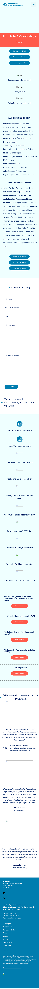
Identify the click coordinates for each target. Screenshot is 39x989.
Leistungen (7, 924)
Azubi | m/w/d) (21, 668)
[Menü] (33, 4)
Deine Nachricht (10, 325)
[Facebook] (4, 893)
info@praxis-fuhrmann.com (15, 905)
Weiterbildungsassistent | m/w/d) (21, 616)
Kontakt (5, 939)
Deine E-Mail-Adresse (12, 308)
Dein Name (8, 299)
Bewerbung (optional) (12, 355)
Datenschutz (7, 942)
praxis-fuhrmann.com (14, 918)
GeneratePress (19, 985)
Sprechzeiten (7, 927)
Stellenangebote (9, 930)
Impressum (7, 945)
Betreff (7, 316)
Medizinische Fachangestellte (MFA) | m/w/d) (20, 651)
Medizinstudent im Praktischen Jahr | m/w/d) (20, 633)
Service (5, 936)
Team (5, 933)
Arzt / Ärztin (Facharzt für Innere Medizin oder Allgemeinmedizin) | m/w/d (18, 598)
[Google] (4, 899)
